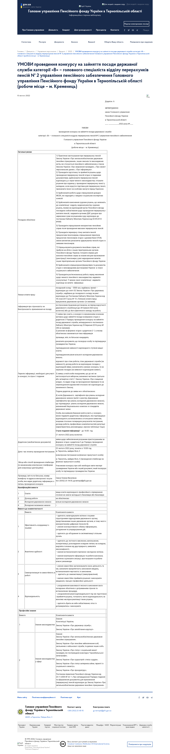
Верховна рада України (35, 726)
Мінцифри (99, 725)
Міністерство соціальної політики (59, 726)
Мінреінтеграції (115, 725)
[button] (144, 30)
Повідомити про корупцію (141, 42)
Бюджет (66, 30)
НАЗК (107, 725)
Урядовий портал (47, 726)
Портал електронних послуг (136, 24)
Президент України (22, 726)
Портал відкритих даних (87, 726)
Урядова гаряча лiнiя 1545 (72, 726)
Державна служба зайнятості (145, 726)
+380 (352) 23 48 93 (75, 711)
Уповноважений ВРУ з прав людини (130, 726)
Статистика (26, 42)
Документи (59, 42)
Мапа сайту (22, 697)
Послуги (42, 42)
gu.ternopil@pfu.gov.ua (102, 711)
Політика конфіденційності (44, 697)
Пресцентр (101, 30)
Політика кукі (66, 697)
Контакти (115, 30)
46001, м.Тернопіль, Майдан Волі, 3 (38, 717)
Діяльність (53, 30)
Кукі (78, 697)
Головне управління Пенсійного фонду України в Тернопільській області (44, 710)
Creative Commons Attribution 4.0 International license (88, 744)
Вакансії (91, 42)
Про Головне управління (33, 30)
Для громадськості (83, 30)
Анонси (74, 42)
